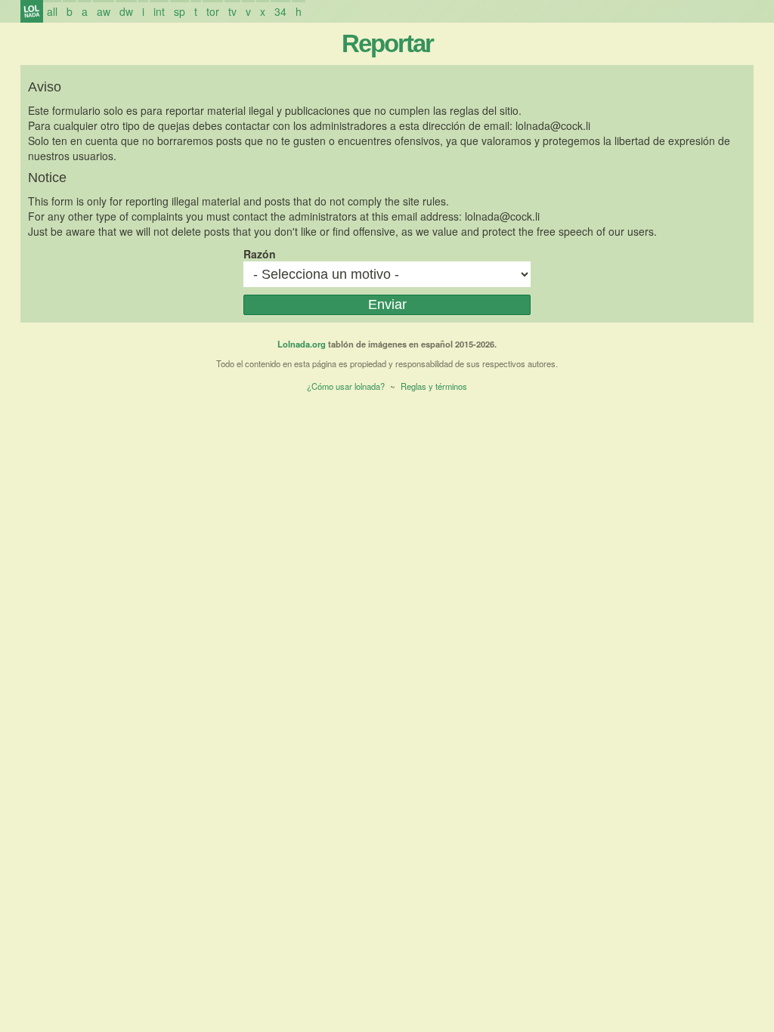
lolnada (31, 11)
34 (280, 11)
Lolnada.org (301, 344)
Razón (259, 253)
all (52, 11)
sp (179, 11)
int (159, 11)
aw (103, 11)
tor (212, 11)
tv (232, 11)
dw (126, 11)
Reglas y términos (434, 386)
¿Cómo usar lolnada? (346, 386)
